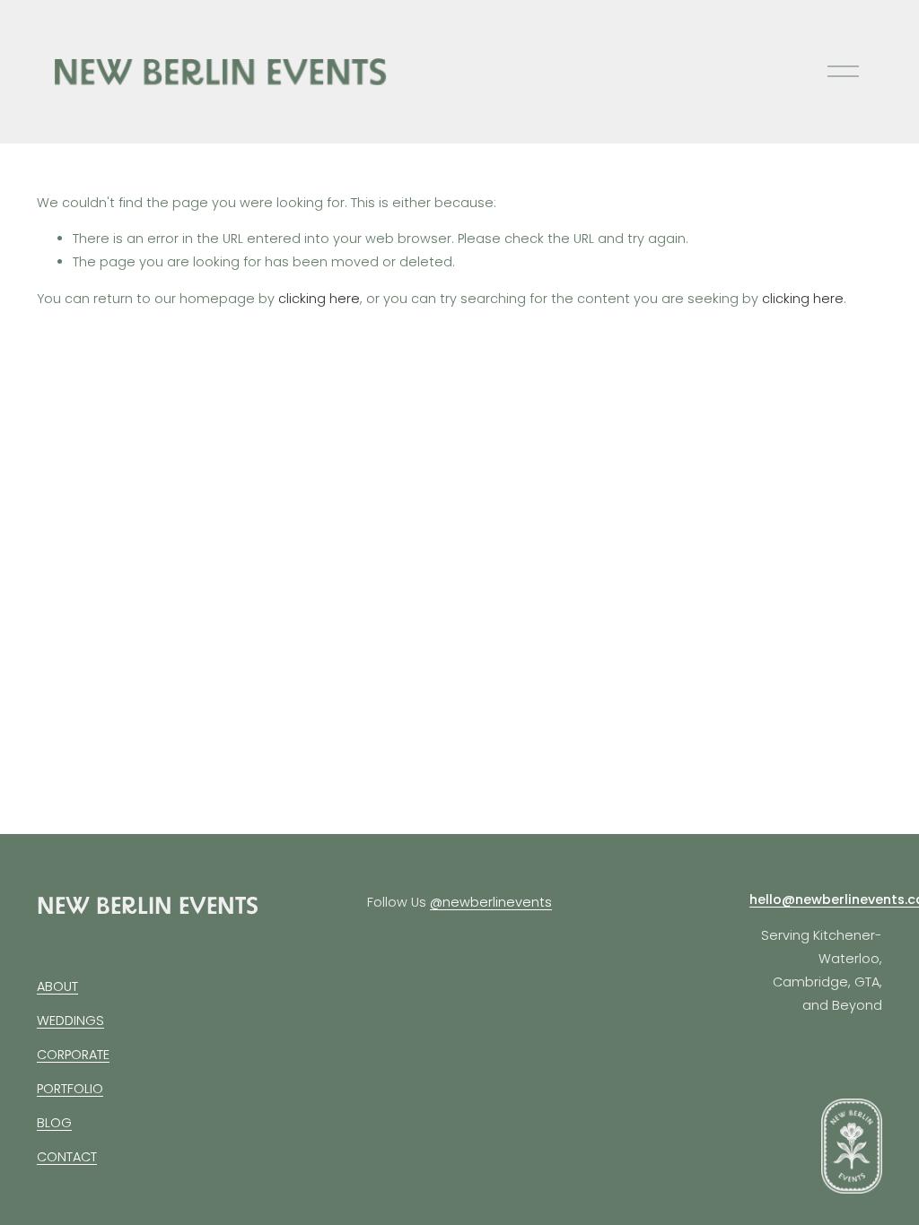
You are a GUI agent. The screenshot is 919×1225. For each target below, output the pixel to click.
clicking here (319, 299)
